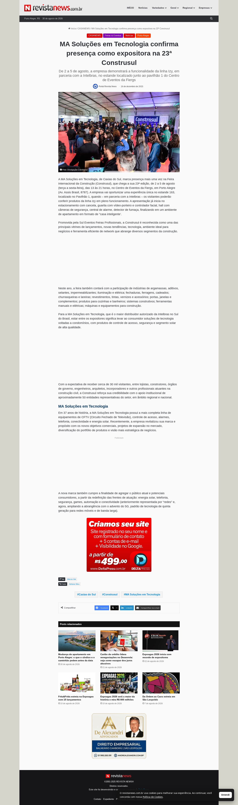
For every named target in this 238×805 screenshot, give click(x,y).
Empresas (204, 7)
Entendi (225, 794)
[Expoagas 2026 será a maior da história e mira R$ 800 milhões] (119, 682)
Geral (173, 7)
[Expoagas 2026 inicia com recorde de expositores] (161, 640)
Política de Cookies (153, 796)
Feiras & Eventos (113, 35)
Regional (188, 7)
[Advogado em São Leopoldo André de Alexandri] (119, 736)
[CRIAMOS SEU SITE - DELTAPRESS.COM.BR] (119, 544)
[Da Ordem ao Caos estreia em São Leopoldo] (161, 682)
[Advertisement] (119, 260)
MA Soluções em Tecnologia (142, 594)
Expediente (108, 799)
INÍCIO (130, 7)
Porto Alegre (143, 35)
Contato (97, 799)
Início (73, 28)
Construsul (110, 594)
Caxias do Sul (87, 594)
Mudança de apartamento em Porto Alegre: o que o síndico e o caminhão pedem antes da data (76, 657)
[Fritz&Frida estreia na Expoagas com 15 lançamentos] (77, 682)
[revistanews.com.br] (53, 7)
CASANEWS (84, 28)
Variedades (158, 7)
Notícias (142, 7)
